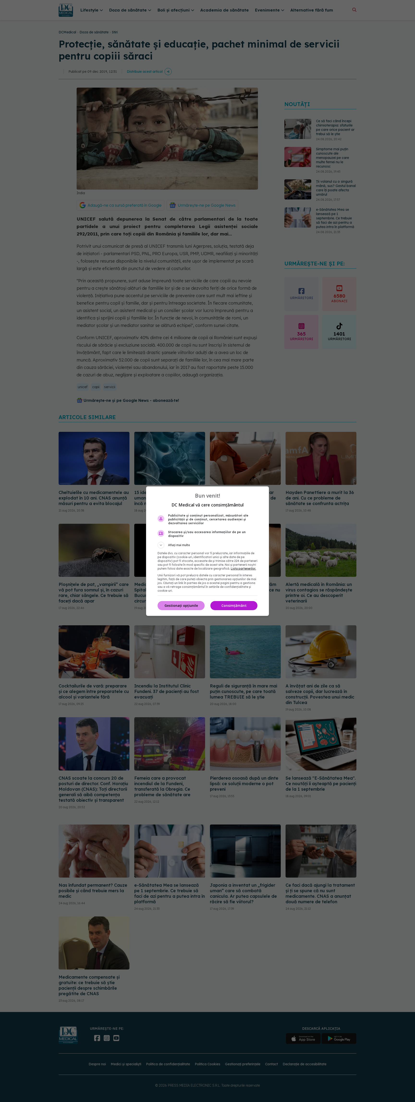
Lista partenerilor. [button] (243, 568)
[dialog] (207, 551)
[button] (207, 545)
